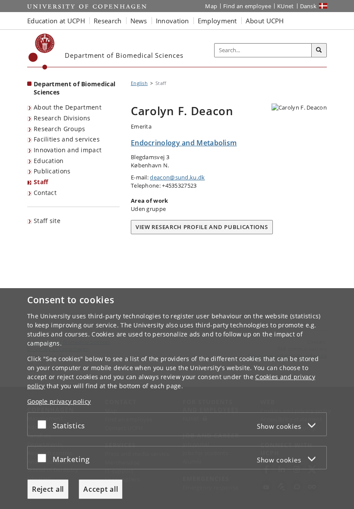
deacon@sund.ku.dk (177, 177)
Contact (45, 193)
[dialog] (177, 398)
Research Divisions (62, 118)
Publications (52, 171)
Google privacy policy (59, 401)
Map (211, 6)
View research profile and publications (202, 227)
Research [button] (107, 20)
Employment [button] (217, 20)
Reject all (48, 489)
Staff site (47, 221)
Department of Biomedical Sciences (74, 88)
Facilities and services (67, 139)
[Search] (319, 50)
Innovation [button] (172, 20)
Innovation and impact (67, 150)
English (139, 83)
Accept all (100, 489)
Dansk (308, 6)
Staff (41, 182)
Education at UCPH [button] (56, 20)
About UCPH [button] (265, 20)
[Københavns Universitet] (41, 51)
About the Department (67, 107)
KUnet (285, 6)
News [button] (138, 20)
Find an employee (247, 6)
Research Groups (59, 129)
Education (49, 161)
